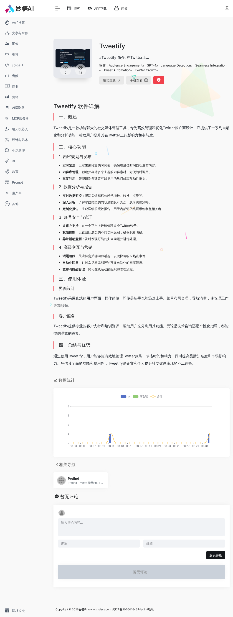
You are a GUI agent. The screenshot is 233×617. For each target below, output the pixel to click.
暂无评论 (69, 496)
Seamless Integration (210, 65)
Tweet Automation (117, 70)
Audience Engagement (125, 65)
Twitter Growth (146, 70)
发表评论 (215, 555)
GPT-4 (151, 65)
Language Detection (176, 65)
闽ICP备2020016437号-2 (128, 609)
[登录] (227, 8)
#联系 (150, 609)
